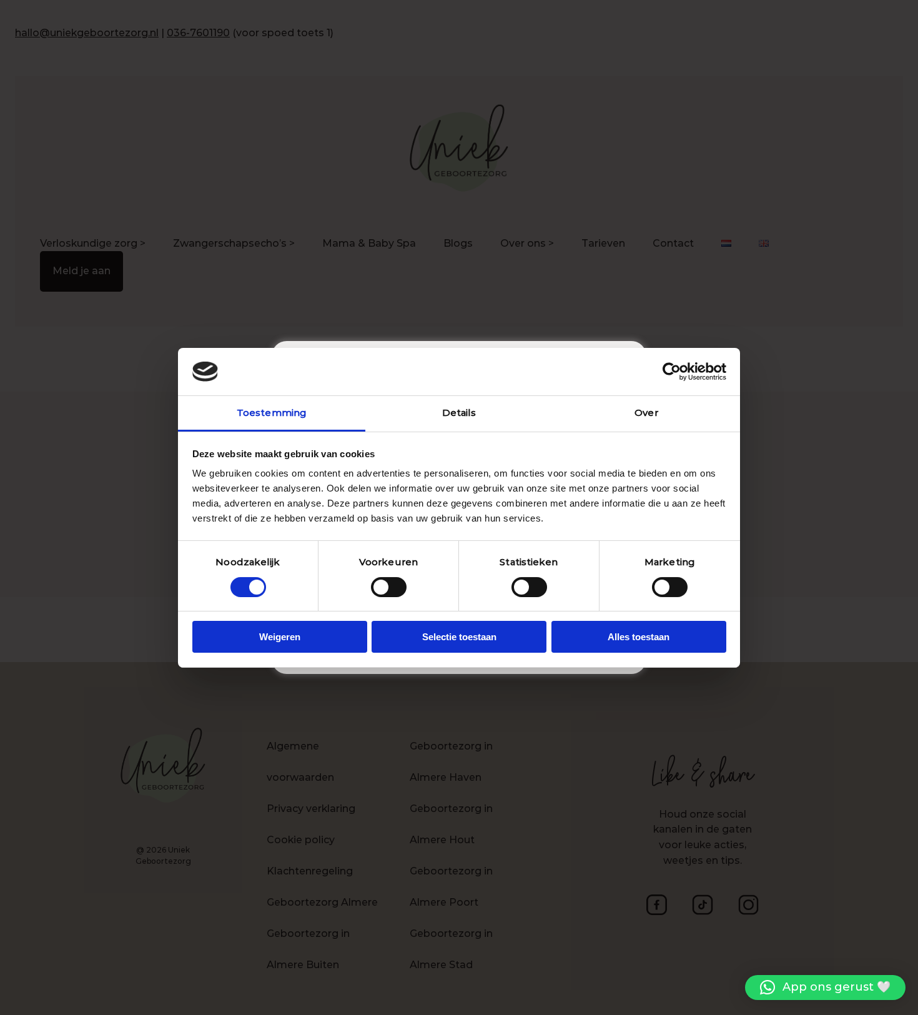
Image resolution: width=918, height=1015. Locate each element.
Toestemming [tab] (272, 412)
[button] (825, 987)
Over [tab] (646, 412)
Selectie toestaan (459, 636)
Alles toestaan (638, 636)
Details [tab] (459, 412)
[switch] (389, 587)
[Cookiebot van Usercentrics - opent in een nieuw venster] (671, 371)
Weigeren (279, 636)
